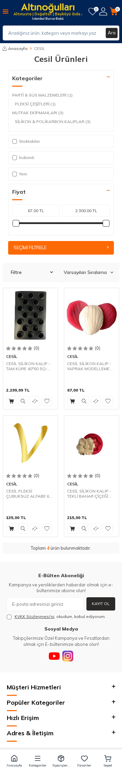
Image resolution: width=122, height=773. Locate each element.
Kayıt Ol (101, 603)
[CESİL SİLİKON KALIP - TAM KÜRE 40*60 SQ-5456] (30, 315)
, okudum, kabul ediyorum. (60, 616)
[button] (14, 761)
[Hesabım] (103, 11)
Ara (112, 32)
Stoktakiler (29, 141)
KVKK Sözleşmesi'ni (34, 616)
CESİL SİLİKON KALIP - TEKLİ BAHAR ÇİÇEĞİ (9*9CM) (89, 493)
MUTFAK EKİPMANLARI (37, 112)
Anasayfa (17, 48)
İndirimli (26, 157)
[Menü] (5, 11)
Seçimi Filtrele (30, 247)
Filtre (16, 272)
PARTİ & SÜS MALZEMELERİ (42, 95)
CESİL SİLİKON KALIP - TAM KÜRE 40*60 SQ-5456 (28, 366)
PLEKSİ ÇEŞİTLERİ (35, 103)
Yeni (23, 173)
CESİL (11, 356)
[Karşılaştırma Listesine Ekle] (35, 401)
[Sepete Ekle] (11, 401)
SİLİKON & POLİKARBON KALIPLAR (52, 121)
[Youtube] (54, 656)
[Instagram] (67, 656)
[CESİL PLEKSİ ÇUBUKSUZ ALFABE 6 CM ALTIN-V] (30, 443)
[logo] (48, 8)
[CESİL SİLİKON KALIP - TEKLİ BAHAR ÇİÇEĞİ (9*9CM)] (91, 443)
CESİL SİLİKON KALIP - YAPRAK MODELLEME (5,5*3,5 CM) (89, 366)
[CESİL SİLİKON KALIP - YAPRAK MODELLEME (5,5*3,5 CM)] (91, 315)
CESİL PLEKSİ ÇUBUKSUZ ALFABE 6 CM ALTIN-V (27, 493)
